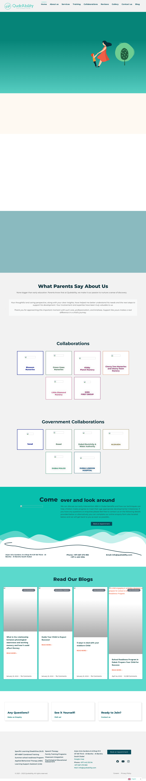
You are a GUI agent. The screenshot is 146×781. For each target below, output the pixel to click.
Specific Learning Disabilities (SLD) (29, 751)
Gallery (115, 4)
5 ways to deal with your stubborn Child (88, 644)
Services (66, 4)
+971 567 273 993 (81, 555)
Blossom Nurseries (30, 368)
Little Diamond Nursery (59, 393)
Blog (137, 4)
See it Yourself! (64, 712)
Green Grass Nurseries (58, 368)
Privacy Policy (126, 773)
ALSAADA (116, 444)
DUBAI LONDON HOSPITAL (87, 469)
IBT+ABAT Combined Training (27, 754)
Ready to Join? (111, 712)
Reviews (105, 4)
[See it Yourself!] (57, 707)
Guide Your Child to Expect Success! (54, 638)
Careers (116, 773)
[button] (5, 309)
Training (77, 4)
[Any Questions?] (10, 707)
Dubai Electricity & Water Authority (87, 445)
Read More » (12, 653)
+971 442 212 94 (86, 762)
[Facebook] (117, 761)
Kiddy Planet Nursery (87, 368)
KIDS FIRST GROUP (87, 393)
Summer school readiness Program (29, 758)
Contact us (127, 4)
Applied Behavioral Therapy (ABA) (29, 761)
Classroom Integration (54, 757)
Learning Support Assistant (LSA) (28, 764)
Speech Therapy (51, 751)
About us (54, 4)
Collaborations (91, 4)
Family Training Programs (55, 754)
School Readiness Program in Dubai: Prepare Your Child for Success (125, 662)
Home (44, 4)
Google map (79, 759)
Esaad (59, 444)
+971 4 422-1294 (78, 557)
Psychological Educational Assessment (56, 761)
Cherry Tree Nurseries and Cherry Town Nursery (115, 368)
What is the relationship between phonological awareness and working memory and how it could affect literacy (18, 642)
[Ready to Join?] (104, 707)
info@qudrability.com (122, 555)
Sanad (30, 444)
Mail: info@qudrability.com (85, 768)
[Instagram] (128, 761)
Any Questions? (18, 712)
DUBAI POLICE (59, 468)
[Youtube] (123, 761)
